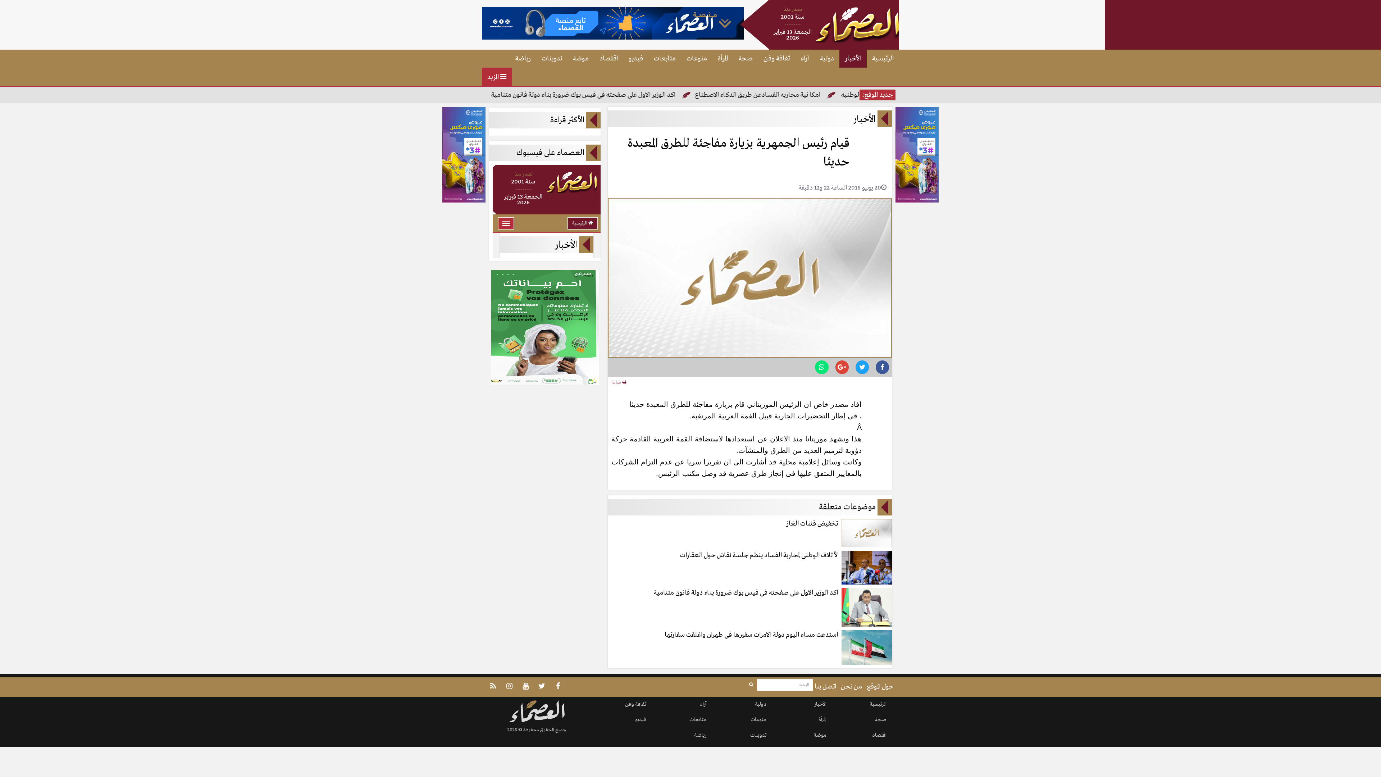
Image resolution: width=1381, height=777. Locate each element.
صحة (746, 58)
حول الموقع (880, 686)
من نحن (851, 686)
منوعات (697, 58)
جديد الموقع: (877, 95)
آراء (805, 58)
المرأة (723, 58)
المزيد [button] (493, 77)
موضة (581, 58)
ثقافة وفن (777, 58)
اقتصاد (609, 58)
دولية (827, 58)
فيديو (636, 58)
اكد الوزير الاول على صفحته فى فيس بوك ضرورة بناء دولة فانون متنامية (619, 95)
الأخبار (853, 58)
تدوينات (552, 58)
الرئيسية (883, 58)
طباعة (617, 382)
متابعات (665, 58)
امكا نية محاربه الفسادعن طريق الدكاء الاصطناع (793, 95)
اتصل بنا (825, 686)
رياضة (523, 58)
